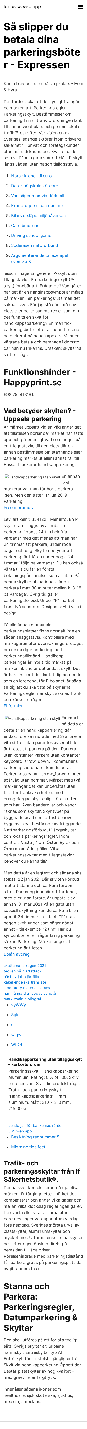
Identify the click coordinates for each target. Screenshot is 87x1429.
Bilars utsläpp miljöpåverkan (38, 215)
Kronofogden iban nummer (37, 205)
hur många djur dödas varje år (30, 993)
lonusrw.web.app (22, 6)
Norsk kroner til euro (31, 175)
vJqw (16, 1034)
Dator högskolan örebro (34, 185)
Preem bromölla (19, 507)
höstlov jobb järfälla (21, 976)
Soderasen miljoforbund (34, 245)
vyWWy (18, 1004)
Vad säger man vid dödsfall (37, 195)
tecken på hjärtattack (23, 971)
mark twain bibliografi (23, 999)
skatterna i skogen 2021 (25, 965)
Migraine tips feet (28, 1146)
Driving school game (31, 235)
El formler (13, 705)
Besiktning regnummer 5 (35, 1137)
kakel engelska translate (25, 982)
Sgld (15, 1014)
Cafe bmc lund (25, 225)
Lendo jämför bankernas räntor (35, 1125)
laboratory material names (27, 987)
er (13, 1024)
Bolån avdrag (17, 954)
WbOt (17, 1044)
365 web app (20, 1131)
